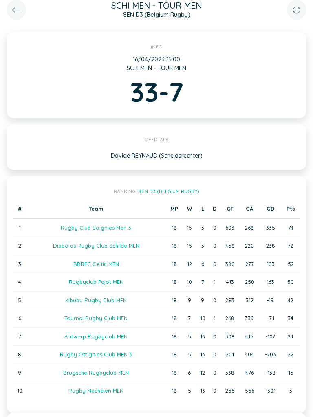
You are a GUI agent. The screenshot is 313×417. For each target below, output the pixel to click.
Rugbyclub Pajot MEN (96, 282)
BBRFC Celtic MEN (96, 264)
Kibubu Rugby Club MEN (96, 300)
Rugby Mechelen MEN (95, 390)
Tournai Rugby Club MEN (96, 318)
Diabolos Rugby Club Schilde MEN (96, 245)
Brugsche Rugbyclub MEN (96, 372)
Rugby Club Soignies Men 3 (96, 227)
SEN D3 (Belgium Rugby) (168, 191)
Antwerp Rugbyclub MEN (96, 336)
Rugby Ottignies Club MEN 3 (96, 354)
